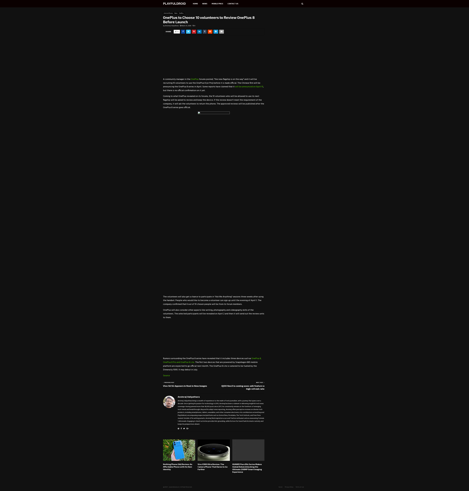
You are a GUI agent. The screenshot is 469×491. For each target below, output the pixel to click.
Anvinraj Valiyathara (172, 26)
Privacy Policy (289, 487)
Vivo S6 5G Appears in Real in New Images (185, 386)
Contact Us (233, 4)
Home (195, 4)
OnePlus (181, 13)
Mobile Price (217, 4)
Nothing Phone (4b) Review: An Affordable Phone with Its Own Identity (177, 466)
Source (166, 375)
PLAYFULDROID (174, 3)
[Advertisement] (213, 58)
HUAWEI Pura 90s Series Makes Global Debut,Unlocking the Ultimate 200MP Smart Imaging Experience (247, 468)
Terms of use (300, 487)
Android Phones (168, 13)
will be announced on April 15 (249, 87)
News (204, 4)
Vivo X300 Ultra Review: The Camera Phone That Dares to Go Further (213, 466)
